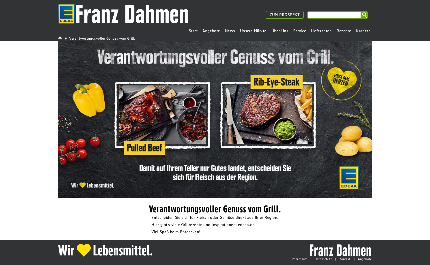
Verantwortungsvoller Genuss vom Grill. (102, 38)
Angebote (365, 259)
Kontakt (345, 259)
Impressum (299, 259)
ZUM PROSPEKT (285, 14)
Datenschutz (323, 259)
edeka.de (246, 224)
